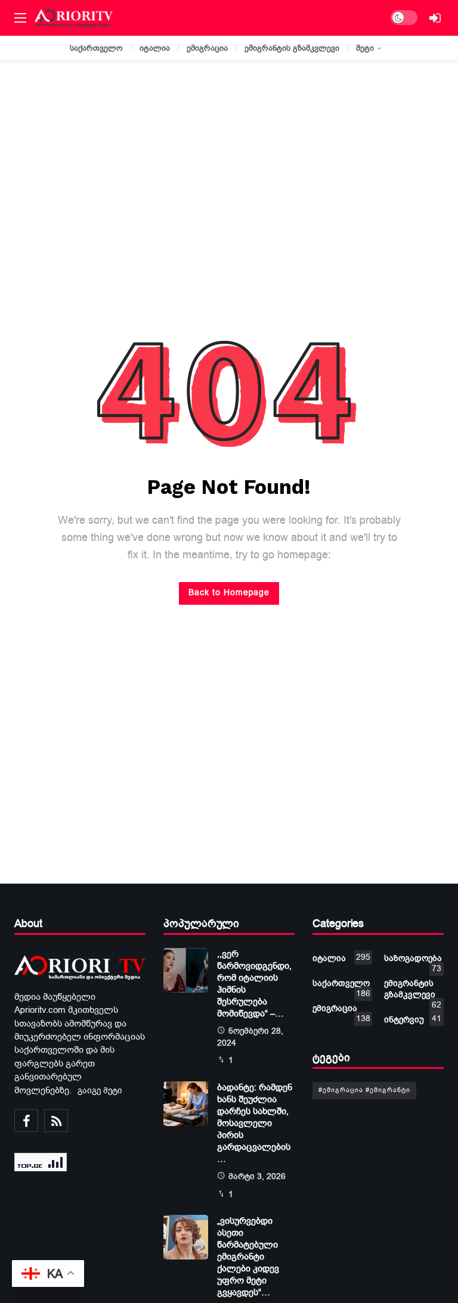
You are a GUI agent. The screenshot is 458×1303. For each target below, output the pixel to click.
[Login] (435, 18)
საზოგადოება (413, 961)
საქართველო (341, 986)
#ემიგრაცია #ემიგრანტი (364, 1090)
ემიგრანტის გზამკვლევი (412, 991)
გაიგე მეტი (100, 1090)
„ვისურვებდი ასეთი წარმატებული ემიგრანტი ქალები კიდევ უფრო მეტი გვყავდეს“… (248, 1256)
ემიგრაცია (341, 1011)
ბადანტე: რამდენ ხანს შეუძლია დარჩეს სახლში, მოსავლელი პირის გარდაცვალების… (254, 1123)
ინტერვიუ (412, 1019)
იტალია (341, 957)
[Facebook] (26, 1120)
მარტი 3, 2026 (257, 1176)
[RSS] (56, 1120)
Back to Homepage (229, 592)
